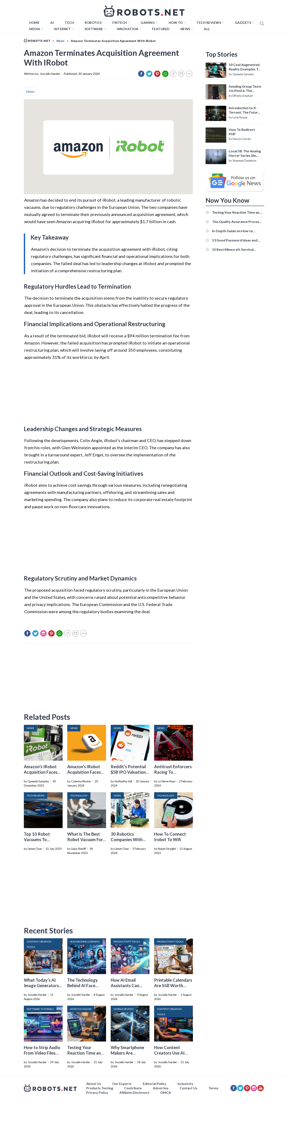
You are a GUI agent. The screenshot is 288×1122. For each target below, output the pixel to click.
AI (52, 22)
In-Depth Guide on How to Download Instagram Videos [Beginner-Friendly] (234, 231)
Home (34, 22)
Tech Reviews (208, 22)
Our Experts (122, 1084)
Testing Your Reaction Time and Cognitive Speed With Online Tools (236, 212)
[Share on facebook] (141, 74)
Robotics (93, 22)
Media (34, 29)
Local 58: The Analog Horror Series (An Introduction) (245, 153)
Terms (213, 1088)
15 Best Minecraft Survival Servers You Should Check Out (236, 249)
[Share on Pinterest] (157, 74)
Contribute (133, 1088)
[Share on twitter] (149, 74)
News (185, 29)
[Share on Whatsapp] (165, 74)
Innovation (127, 29)
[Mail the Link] (181, 74)
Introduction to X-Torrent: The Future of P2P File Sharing (244, 110)
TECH (69, 22)
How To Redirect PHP (242, 131)
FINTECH (119, 22)
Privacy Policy (97, 1092)
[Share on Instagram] (43, 633)
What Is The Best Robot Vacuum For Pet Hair (85, 839)
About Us (93, 1084)
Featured (161, 29)
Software (94, 29)
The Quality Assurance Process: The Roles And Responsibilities (237, 222)
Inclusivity (185, 1084)
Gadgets (243, 22)
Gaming (148, 22)
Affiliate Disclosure (134, 1092)
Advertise (160, 1088)
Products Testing (99, 1088)
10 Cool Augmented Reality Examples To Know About (244, 67)
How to (176, 22)
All (207, 29)
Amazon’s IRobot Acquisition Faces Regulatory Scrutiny (43, 772)
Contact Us (188, 1088)
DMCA (165, 1092)
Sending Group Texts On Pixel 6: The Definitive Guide (245, 88)
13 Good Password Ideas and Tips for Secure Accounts (234, 240)
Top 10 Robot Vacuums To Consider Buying (39, 839)
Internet (62, 29)
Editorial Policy (154, 1084)
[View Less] (189, 74)
